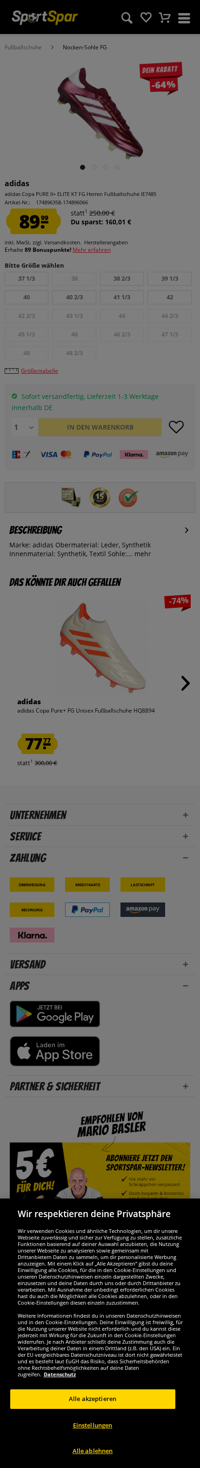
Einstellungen (93, 1425)
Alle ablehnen (93, 1451)
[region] (100, 1333)
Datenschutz (60, 1374)
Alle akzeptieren (92, 1398)
